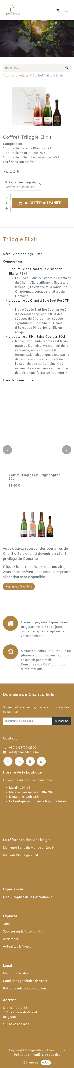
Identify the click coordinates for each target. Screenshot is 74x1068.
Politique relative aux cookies (24, 989)
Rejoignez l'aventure (19, 586)
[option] (37, 449)
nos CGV (43, 665)
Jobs (6, 924)
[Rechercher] (67, 68)
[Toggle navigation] (66, 10)
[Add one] (7, 208)
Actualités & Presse (17, 947)
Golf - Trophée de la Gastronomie (28, 897)
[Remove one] (7, 197)
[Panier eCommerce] (57, 10)
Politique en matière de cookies (37, 1055)
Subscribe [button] (61, 721)
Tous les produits (15, 76)
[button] (40, 203)
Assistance (11, 939)
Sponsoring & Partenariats (22, 932)
